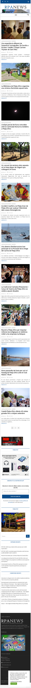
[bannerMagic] (13, 513)
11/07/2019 (10, 293)
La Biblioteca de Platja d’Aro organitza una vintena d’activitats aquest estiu (15, 87)
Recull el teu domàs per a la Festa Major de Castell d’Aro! (14, 555)
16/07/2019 (10, 131)
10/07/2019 (10, 416)
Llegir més (5, 59)
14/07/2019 (10, 253)
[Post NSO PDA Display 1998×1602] (15, 454)
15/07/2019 (10, 172)
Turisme (13, 327)
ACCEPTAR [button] (13, 683)
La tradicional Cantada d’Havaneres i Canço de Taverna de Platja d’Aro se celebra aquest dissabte (14, 289)
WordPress (3, 682)
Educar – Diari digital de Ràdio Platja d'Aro (11, 603)
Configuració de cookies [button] (16, 681)
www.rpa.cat (5, 667)
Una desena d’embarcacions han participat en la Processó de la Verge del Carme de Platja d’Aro (14, 248)
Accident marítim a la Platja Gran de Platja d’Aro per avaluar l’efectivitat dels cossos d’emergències (14, 208)
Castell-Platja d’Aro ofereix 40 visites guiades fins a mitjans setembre (14, 412)
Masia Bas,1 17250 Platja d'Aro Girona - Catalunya (5, 659)
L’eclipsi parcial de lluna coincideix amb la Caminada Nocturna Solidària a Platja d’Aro (15, 127)
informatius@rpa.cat (6, 664)
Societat (14, 203)
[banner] (15, 10)
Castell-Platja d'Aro (6, 40)
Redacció (4, 52)
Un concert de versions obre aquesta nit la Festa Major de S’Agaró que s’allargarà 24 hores (14, 167)
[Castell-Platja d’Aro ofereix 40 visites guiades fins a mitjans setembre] (15, 397)
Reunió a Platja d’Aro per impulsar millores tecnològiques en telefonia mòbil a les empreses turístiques (14, 332)
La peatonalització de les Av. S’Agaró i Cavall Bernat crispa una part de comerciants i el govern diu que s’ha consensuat (15, 595)
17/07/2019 (10, 52)
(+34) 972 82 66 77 (6, 662)
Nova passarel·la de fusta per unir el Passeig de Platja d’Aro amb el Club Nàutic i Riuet (14, 372)
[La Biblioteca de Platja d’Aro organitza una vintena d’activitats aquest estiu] (15, 72)
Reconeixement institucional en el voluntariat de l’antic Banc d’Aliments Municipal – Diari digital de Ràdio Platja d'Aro (14, 584)
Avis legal (8, 677)
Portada (14, 40)
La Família (25, 603)
